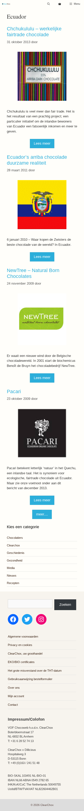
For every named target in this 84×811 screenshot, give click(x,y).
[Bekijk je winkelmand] (59, 4)
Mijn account (16, 696)
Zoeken (65, 605)
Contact (13, 704)
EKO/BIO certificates (21, 662)
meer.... (42, 514)
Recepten (13, 583)
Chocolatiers (15, 537)
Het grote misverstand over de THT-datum (35, 670)
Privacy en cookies (20, 645)
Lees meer (42, 143)
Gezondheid (14, 560)
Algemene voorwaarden (23, 636)
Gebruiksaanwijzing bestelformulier (30, 679)
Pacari (14, 391)
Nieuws (11, 575)
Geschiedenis (15, 552)
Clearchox (13, 545)
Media (11, 568)
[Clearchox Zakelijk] (6, 4)
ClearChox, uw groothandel (25, 653)
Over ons (14, 687)
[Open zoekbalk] (48, 4)
